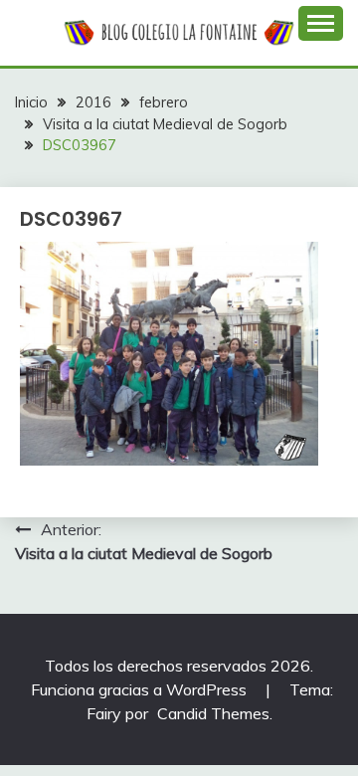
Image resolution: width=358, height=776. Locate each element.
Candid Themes (213, 713)
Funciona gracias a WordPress (141, 689)
